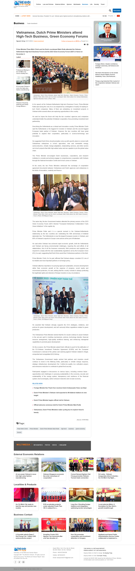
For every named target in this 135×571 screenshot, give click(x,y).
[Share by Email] (84, 44)
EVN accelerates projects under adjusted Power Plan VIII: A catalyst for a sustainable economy (52, 506)
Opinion (69, 4)
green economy (80, 428)
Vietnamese (117, 10)
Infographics (38, 445)
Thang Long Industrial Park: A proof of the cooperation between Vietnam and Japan (107, 82)
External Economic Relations (29, 454)
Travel (103, 4)
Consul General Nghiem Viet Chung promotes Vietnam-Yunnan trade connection (80, 476)
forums (19, 432)
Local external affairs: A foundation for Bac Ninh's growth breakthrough (107, 506)
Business (85, 4)
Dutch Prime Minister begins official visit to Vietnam (51, 400)
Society (96, 4)
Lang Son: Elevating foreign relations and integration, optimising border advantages (81, 506)
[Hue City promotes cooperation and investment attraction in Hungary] (81, 525)
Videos (54, 445)
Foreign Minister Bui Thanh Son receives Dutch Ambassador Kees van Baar (60, 388)
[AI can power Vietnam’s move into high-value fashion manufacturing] (23, 80)
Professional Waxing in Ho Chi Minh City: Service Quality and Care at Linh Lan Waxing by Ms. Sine (23, 71)
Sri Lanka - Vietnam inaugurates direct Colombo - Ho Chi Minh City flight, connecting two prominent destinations (108, 476)
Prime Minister (34, 428)
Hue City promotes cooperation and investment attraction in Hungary (80, 536)
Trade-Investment (32, 23)
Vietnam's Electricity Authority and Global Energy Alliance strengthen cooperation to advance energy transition (23, 104)
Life (91, 4)
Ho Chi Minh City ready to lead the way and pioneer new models (26, 506)
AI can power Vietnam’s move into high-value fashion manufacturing (23, 88)
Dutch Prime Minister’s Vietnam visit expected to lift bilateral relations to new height (60, 394)
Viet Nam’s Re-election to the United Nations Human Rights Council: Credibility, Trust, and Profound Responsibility (106, 74)
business (71, 428)
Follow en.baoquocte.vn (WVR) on (71, 41)
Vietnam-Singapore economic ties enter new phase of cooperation (53, 476)
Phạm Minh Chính (22, 428)
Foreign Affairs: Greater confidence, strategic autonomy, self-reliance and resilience (107, 65)
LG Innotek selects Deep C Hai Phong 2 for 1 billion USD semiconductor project (26, 536)
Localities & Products (25, 484)
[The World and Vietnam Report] (20, 549)
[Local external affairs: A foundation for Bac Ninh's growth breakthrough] (109, 495)
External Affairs (60, 4)
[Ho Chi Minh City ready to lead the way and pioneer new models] (26, 495)
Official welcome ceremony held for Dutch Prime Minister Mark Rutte (57, 405)
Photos (47, 445)
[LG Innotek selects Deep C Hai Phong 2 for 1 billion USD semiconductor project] (26, 525)
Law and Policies (48, 4)
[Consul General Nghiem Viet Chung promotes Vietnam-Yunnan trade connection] (81, 465)
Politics (38, 4)
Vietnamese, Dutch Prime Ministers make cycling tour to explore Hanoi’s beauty (59, 411)
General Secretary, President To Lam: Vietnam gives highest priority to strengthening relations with (62, 15)
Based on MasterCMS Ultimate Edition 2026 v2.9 (28, 569)
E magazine (62, 445)
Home (17, 16)
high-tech (64, 428)
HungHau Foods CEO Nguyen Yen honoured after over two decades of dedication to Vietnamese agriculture (53, 536)
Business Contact (23, 514)
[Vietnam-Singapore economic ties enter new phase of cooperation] (53, 465)
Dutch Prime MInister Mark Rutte (49, 428)
